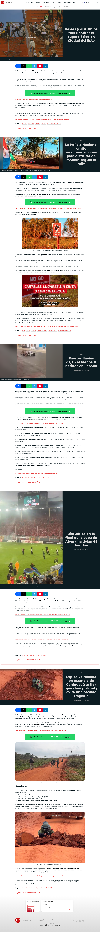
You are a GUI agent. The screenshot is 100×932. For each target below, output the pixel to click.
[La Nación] (7, 2)
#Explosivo (25, 888)
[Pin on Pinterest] (40, 66)
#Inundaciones (38, 477)
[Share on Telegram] (34, 66)
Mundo (81, 354)
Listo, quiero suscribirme (66, 909)
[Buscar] (97, 2)
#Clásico (24, 123)
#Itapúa (28, 330)
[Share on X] (23, 66)
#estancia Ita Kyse (34, 888)
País (81, 25)
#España (24, 477)
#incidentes (25, 655)
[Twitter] (77, 921)
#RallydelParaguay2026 (64, 330)
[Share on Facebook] (18, 66)
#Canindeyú (43, 888)
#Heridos (37, 123)
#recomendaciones (42, 330)
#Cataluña (46, 477)
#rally (23, 330)
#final (37, 655)
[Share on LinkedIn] (45, 66)
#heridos (32, 655)
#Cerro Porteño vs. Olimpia (54, 123)
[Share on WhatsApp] (29, 66)
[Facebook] (73, 921)
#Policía (43, 123)
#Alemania (43, 655)
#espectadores (53, 330)
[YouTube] (83, 921)
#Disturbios (31, 123)
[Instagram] (80, 921)
